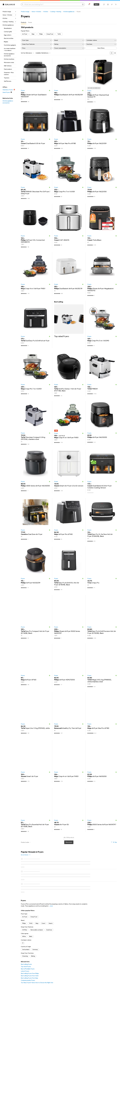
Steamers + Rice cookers (9, 73)
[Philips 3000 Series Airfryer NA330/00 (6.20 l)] (35, 471)
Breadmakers (8, 28)
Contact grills (8, 32)
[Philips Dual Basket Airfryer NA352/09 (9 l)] (68, 80)
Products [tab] (23, 22)
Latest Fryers (25, 971)
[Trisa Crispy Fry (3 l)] (102, 568)
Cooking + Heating (8, 22)
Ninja (33, 34)
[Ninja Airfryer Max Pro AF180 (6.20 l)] (68, 129)
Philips (41, 34)
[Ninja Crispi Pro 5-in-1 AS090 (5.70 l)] (102, 325)
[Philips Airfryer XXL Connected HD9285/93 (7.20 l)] (35, 226)
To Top (115, 842)
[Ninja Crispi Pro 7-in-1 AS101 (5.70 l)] (68, 177)
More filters (101, 48)
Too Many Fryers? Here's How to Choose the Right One (37, 982)
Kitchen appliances (8, 25)
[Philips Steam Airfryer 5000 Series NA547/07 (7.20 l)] (68, 617)
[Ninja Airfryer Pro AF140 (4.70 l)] (68, 520)
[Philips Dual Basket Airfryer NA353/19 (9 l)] (68, 274)
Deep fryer (50, 34)
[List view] (115, 53)
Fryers (6, 42)
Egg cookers (7, 35)
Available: (38, 53)
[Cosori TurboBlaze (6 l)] (102, 226)
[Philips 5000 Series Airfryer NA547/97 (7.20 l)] (102, 810)
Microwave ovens (9, 62)
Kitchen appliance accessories (9, 55)
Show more (69, 842)
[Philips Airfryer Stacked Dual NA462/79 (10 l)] (102, 80)
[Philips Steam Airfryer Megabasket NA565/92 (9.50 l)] (102, 274)
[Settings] (89, 4)
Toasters (6, 78)
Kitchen (5, 18)
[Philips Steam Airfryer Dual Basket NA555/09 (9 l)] (35, 80)
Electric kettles (8, 38)
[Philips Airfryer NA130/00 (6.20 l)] (102, 762)
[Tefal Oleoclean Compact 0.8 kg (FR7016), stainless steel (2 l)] (35, 423)
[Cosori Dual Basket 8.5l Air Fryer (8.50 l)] (35, 129)
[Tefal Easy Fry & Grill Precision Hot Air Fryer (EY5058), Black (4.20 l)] (102, 617)
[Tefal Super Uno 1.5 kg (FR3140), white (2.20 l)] (35, 713)
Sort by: (23, 53)
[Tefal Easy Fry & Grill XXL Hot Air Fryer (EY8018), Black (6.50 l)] (68, 568)
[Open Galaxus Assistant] (104, 4)
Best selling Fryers (26, 964)
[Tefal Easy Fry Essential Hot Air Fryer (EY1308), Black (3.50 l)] (35, 810)
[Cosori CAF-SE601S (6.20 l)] (68, 226)
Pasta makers (8, 69)
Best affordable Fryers (28, 969)
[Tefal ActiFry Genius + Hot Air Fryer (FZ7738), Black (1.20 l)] (68, 374)
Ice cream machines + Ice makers (9, 49)
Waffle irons (7, 81)
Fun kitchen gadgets (10, 45)
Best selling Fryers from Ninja (29, 978)
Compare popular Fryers (28, 980)
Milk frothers (8, 66)
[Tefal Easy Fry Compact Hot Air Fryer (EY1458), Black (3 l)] (35, 617)
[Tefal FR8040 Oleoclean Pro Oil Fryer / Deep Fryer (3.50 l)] (35, 177)
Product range (7, 11)
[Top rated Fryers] (69, 319)
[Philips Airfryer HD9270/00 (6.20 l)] (68, 665)
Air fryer (24, 34)
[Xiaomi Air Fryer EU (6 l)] (68, 810)
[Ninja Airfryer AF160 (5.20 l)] (35, 665)
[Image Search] (83, 4)
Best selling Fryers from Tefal (29, 976)
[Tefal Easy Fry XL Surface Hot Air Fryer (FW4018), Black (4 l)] (102, 520)
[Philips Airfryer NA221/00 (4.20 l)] (102, 177)
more (51, 906)
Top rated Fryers (26, 966)
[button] (49, 90)
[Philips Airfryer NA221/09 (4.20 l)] (102, 129)
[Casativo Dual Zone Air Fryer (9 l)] (35, 520)
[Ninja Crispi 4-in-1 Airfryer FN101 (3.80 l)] (35, 274)
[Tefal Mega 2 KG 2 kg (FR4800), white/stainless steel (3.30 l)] (102, 665)
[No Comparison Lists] (108, 4)
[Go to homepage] (9, 4)
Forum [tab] (30, 22)
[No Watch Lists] (112, 4)
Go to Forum (24, 855)
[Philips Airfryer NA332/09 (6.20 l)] (35, 568)
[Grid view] (111, 53)
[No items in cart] (115, 4)
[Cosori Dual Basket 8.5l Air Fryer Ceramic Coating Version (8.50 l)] (102, 471)
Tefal (59, 34)
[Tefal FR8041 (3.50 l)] (102, 374)
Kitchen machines (9, 59)
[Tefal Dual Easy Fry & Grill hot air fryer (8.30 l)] (35, 325)
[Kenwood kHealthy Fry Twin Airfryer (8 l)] (68, 713)
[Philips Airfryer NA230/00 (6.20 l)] (102, 423)
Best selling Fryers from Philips (30, 973)
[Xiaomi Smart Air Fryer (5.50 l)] (35, 762)
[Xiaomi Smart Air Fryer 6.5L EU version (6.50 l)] (68, 471)
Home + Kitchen (7, 15)
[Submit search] (22, 4)
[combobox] (29, 53)
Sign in (96, 4)
